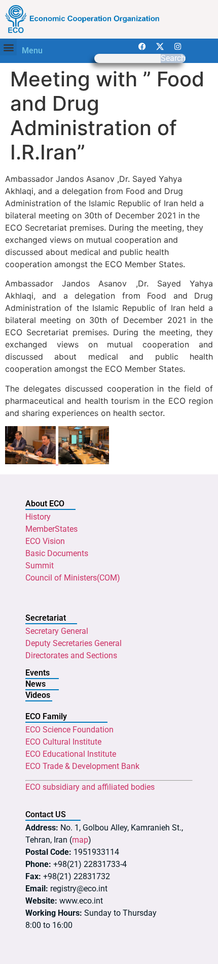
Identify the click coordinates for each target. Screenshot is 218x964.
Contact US (45, 814)
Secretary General (56, 631)
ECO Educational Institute (70, 754)
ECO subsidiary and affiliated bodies (90, 787)
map (80, 840)
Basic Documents (56, 553)
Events (37, 673)
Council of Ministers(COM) (72, 578)
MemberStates (51, 529)
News (35, 684)
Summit (39, 565)
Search (173, 58)
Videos (37, 695)
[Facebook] (142, 46)
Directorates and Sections (71, 655)
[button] (8, 47)
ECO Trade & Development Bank (82, 766)
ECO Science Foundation (69, 729)
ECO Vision (45, 541)
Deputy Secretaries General (73, 643)
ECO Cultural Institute (63, 742)
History (38, 517)
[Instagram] (178, 46)
